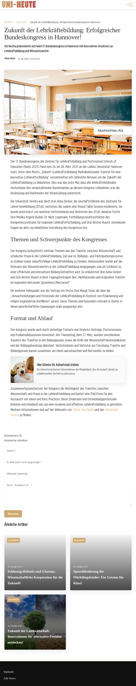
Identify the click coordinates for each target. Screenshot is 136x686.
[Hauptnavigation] (129, 4)
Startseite (8, 21)
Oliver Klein (9, 58)
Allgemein (21, 21)
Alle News (10, 678)
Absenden (13, 513)
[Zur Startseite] (19, 7)
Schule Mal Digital (83, 410)
